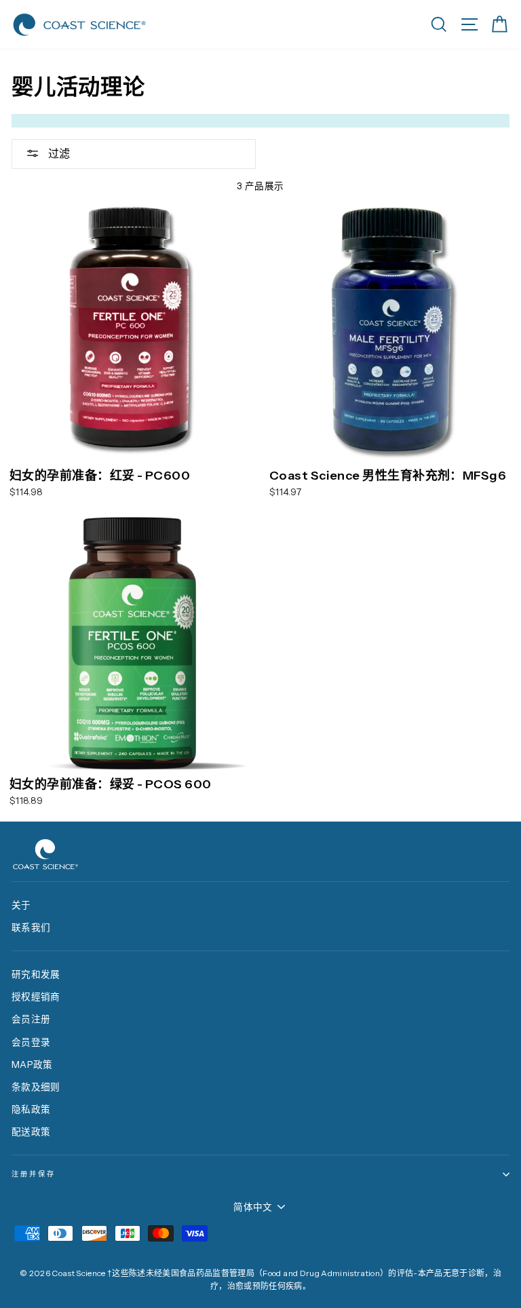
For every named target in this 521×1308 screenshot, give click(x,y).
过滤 (58, 153)
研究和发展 (36, 974)
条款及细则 (36, 1086)
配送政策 (31, 1131)
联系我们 (31, 927)
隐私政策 (31, 1109)
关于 (21, 905)
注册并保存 (34, 1174)
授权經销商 (36, 996)
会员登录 (31, 1042)
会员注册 (31, 1019)
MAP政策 (32, 1064)
